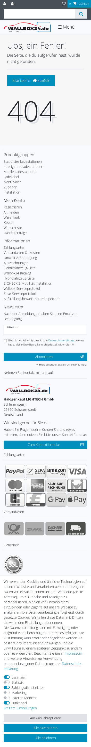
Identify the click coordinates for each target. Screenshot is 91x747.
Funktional (19, 703)
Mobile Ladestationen (20, 171)
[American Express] (35, 485)
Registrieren (13, 207)
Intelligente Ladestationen (23, 166)
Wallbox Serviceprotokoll (22, 288)
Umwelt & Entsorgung (20, 257)
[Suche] (81, 14)
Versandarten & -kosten (22, 252)
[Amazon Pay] (56, 471)
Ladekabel (11, 176)
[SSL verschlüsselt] (13, 564)
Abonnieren (44, 356)
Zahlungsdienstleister (27, 687)
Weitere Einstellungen (20, 708)
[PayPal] (15, 471)
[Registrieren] (13, 4)
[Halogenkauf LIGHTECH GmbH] (28, 389)
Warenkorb (12, 217)
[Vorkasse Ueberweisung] (35, 500)
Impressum (73, 653)
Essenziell (18, 677)
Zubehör (10, 187)
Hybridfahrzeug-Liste (19, 278)
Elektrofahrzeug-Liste (20, 268)
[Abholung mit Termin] (76, 528)
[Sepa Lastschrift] (35, 471)
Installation (12, 192)
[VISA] (77, 471)
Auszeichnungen (16, 262)
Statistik (17, 682)
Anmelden (11, 212)
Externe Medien (23, 697)
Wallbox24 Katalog (17, 273)
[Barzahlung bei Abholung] (77, 485)
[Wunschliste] (64, 4)
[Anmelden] (5, 4)
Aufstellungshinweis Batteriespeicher (32, 298)
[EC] (15, 500)
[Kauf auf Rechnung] (56, 485)
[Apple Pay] (77, 500)
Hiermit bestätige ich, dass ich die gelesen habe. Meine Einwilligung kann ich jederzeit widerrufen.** (46, 342)
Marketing (18, 692)
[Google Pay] (56, 500)
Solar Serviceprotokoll (20, 293)
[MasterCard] (15, 485)
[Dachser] (55, 528)
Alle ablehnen (45, 738)
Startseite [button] (21, 80)
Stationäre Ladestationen (23, 161)
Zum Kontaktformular (44, 444)
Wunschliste (13, 227)
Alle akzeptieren (45, 727)
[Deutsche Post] (14, 528)
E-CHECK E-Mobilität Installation (28, 283)
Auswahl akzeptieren (45, 718)
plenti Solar (12, 182)
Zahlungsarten (14, 247)
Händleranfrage (15, 232)
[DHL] (34, 528)
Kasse (8, 222)
